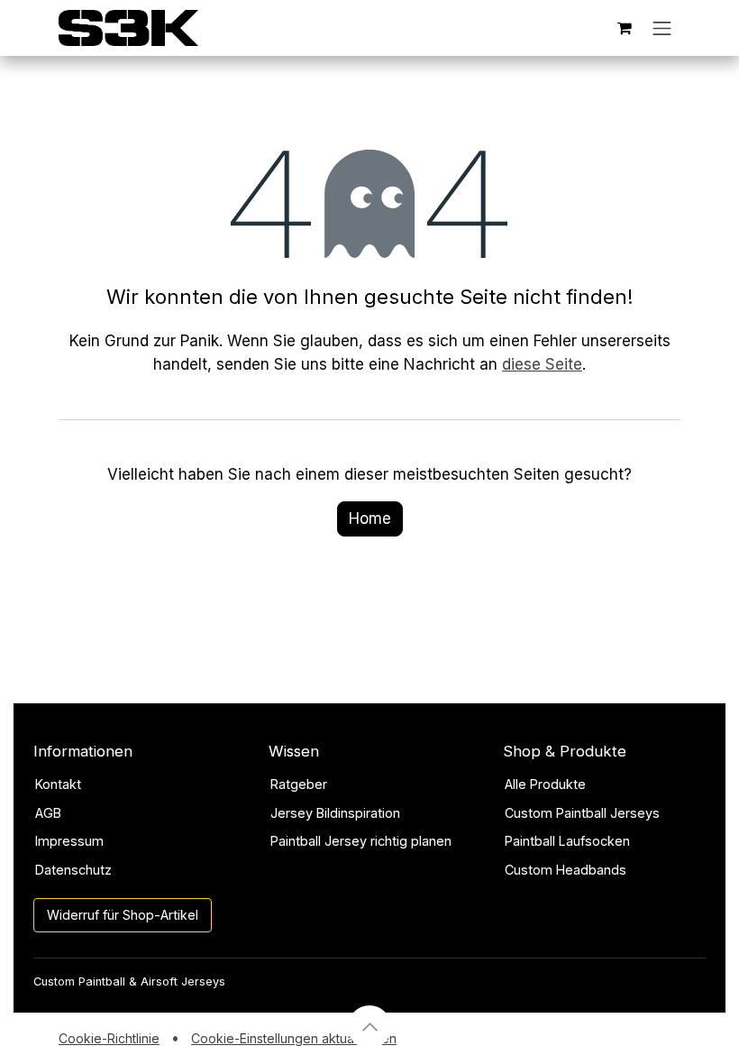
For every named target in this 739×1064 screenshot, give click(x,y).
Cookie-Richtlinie (109, 1038)
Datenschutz (73, 869)
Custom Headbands (565, 869)
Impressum (69, 840)
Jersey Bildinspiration (335, 813)
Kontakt (58, 784)
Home (370, 518)
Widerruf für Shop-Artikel (122, 914)
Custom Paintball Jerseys (582, 813)
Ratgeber (298, 784)
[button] (369, 1027)
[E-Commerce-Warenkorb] (624, 28)
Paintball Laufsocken (567, 840)
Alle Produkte (545, 784)
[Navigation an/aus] (662, 28)
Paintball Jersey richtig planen (361, 840)
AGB (48, 813)
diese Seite (542, 364)
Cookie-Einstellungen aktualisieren (294, 1038)
